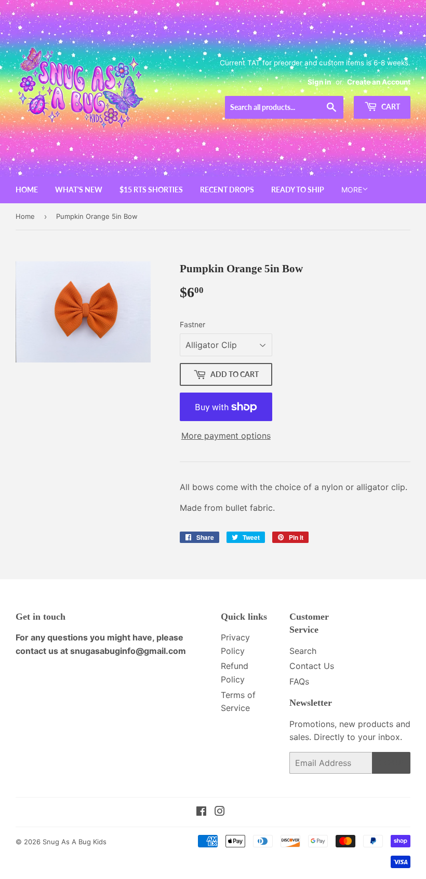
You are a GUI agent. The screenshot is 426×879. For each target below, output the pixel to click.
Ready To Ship (297, 189)
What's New (78, 189)
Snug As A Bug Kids (74, 842)
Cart (390, 106)
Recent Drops (227, 189)
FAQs (299, 681)
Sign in (319, 82)
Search (302, 651)
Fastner (192, 324)
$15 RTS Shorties (151, 189)
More (351, 189)
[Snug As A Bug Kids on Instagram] (220, 812)
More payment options (226, 435)
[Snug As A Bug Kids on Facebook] (201, 812)
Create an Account (378, 82)
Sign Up (391, 763)
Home (27, 189)
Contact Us (311, 666)
